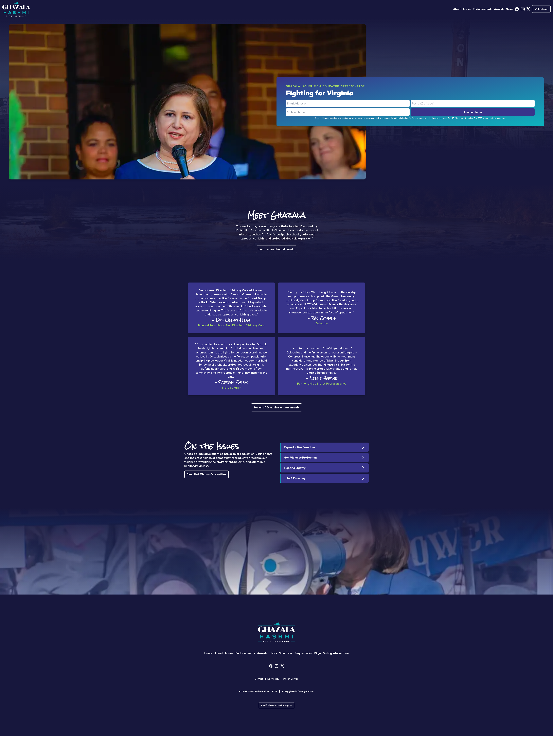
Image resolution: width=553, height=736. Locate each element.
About (457, 9)
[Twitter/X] (528, 9)
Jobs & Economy (294, 478)
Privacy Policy (272, 678)
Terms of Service (289, 678)
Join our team (472, 112)
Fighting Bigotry (295, 468)
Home (208, 653)
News (509, 9)
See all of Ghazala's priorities (206, 474)
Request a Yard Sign (308, 653)
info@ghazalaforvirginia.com (298, 691)
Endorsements (482, 9)
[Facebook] (517, 9)
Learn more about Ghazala (276, 249)
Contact (259, 678)
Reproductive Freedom (299, 447)
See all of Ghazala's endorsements (276, 407)
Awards (499, 9)
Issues (467, 9)
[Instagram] (523, 9)
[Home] (16, 9)
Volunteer (541, 9)
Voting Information (336, 653)
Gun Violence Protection (300, 457)
